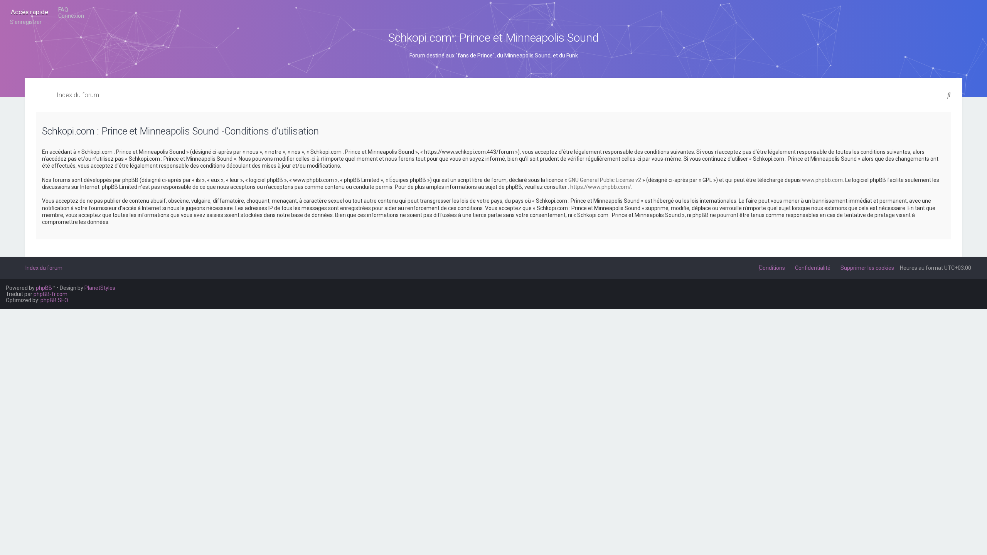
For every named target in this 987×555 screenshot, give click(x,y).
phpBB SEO (54, 300)
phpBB (44, 288)
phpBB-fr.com (50, 294)
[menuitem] (61, 10)
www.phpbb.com (822, 180)
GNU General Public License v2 (604, 180)
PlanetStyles (99, 288)
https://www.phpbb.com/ (600, 187)
